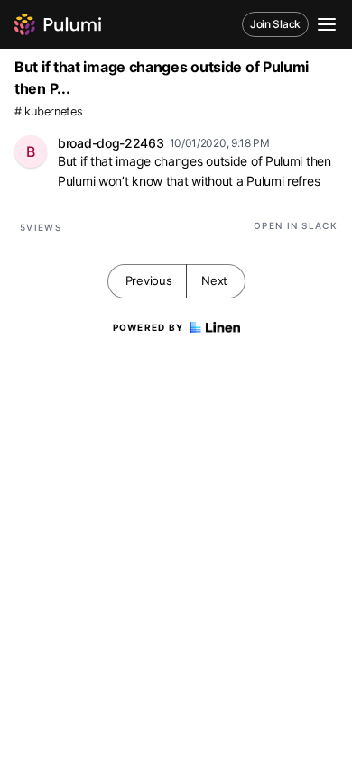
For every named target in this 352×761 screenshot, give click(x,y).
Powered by (148, 327)
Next (214, 280)
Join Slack (275, 24)
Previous (148, 280)
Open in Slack (296, 225)
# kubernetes (48, 111)
